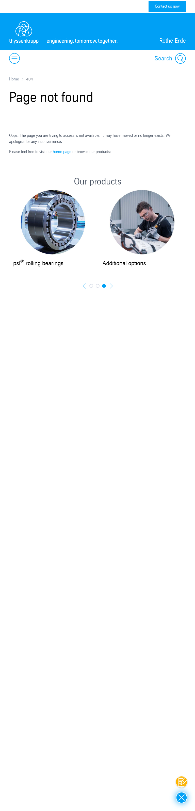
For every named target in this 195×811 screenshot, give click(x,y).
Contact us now (167, 6)
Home (14, 79)
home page (62, 151)
